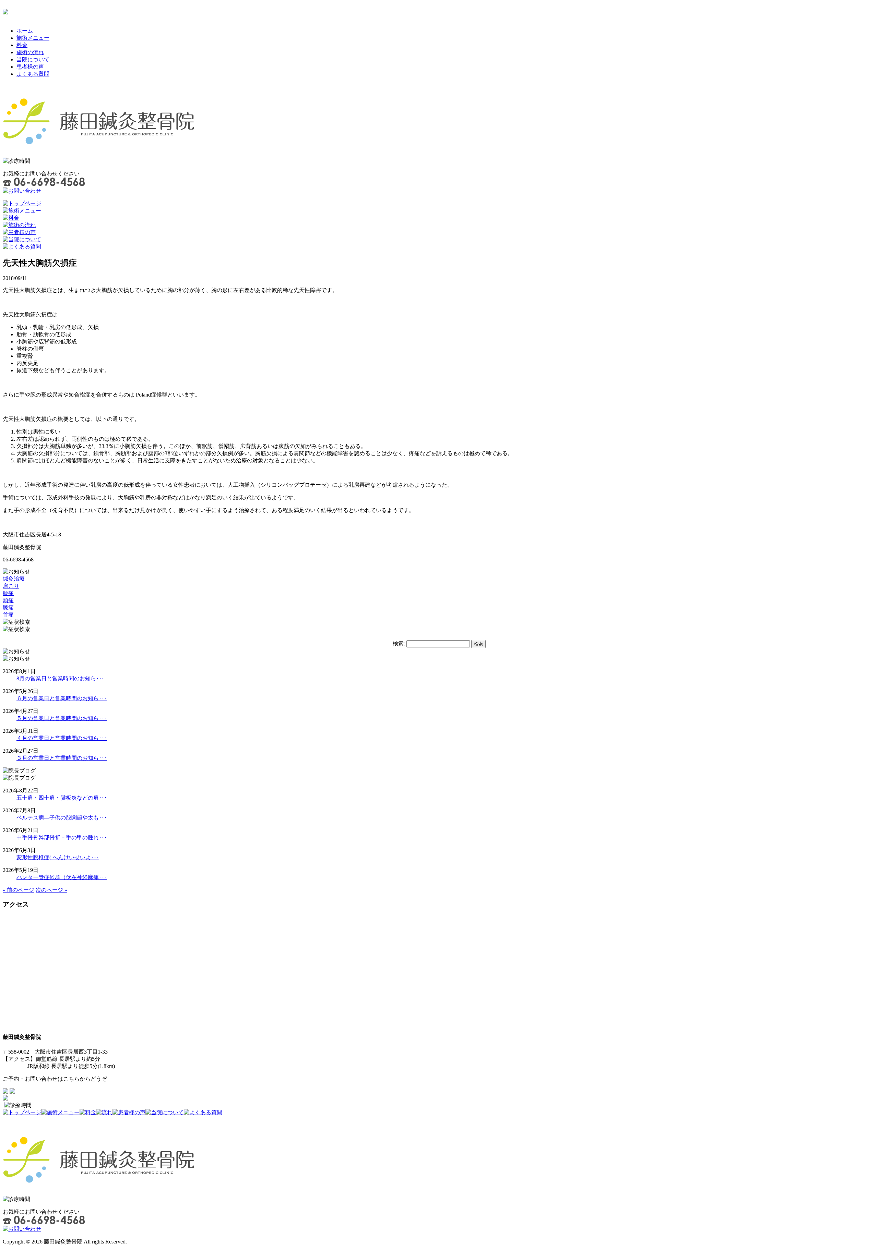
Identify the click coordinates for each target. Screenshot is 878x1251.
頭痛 (8, 600)
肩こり (11, 586)
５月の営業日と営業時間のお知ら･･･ (61, 718)
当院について (32, 59)
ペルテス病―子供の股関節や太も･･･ (61, 818)
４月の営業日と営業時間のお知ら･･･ (61, 738)
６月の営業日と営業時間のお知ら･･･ (61, 698)
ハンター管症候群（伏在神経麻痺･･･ (61, 877)
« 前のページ (18, 890)
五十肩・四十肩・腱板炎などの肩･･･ (61, 798)
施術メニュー (32, 38)
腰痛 (8, 593)
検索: (399, 643)
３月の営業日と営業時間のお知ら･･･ (61, 758)
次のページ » (51, 890)
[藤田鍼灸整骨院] (99, 146)
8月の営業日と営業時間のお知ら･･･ (60, 678)
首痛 (8, 615)
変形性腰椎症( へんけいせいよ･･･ (57, 857)
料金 (21, 45)
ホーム (24, 31)
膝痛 (8, 607)
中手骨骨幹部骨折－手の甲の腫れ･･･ (61, 837)
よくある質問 (32, 74)
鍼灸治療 (14, 579)
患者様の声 (30, 67)
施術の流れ (30, 52)
